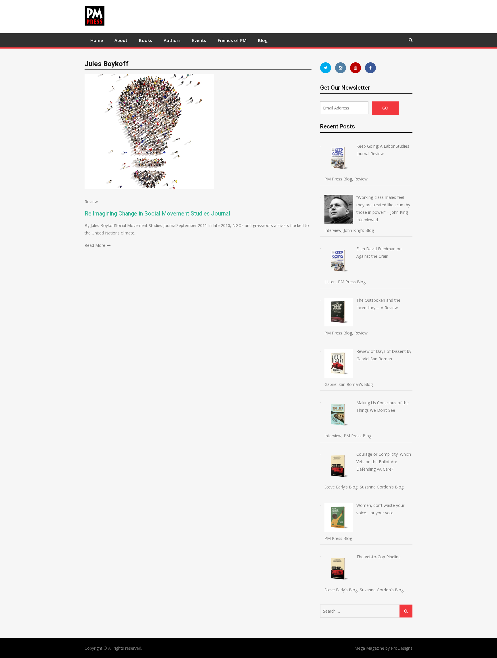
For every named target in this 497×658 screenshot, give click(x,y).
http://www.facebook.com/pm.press (370, 67)
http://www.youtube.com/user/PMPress (355, 67)
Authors (172, 40)
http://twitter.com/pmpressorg (325, 67)
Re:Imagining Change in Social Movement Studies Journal (157, 213)
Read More (95, 245)
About (120, 40)
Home (96, 40)
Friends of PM (232, 40)
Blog (263, 40)
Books (145, 40)
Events (199, 40)
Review (91, 201)
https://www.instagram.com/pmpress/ (340, 67)
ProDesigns (401, 648)
